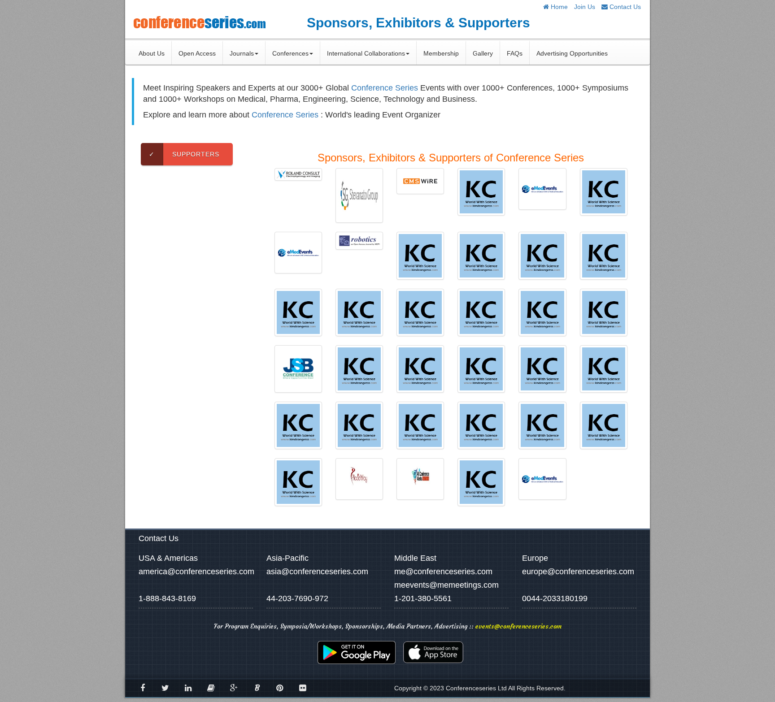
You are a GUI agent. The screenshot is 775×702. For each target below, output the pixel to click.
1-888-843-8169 (167, 598)
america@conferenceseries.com (196, 571)
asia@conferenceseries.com (317, 571)
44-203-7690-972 (297, 598)
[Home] (199, 21)
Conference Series (384, 87)
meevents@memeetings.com (446, 585)
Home (558, 6)
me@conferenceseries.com (443, 571)
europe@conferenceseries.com (578, 571)
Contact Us (624, 6)
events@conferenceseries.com (518, 626)
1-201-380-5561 (423, 598)
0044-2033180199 (555, 598)
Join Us (584, 6)
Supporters (184, 154)
